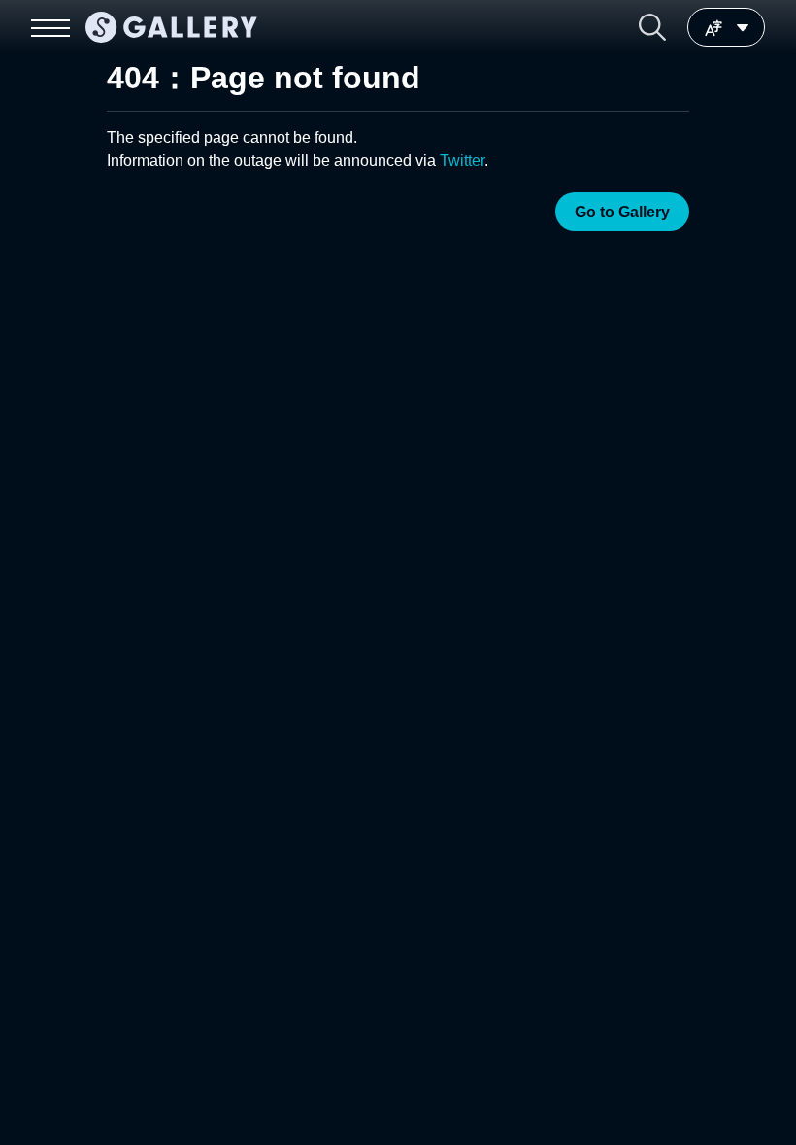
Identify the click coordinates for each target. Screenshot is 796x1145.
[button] (652, 27)
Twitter (462, 160)
